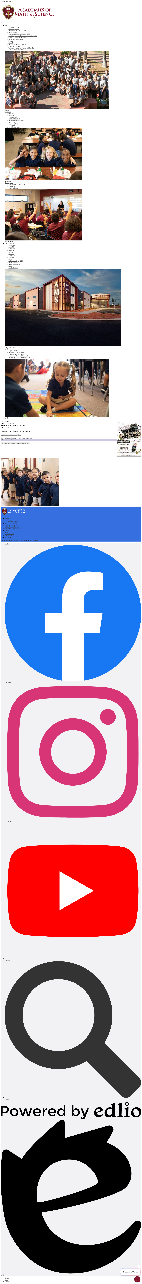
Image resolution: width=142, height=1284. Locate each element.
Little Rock (12, 255)
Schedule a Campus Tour (16, 352)
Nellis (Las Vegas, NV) (16, 261)
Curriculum (12, 186)
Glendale (11, 254)
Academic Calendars (15, 46)
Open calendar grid (23, 443)
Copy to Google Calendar (9, 438)
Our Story (12, 115)
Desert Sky (12, 250)
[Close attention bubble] (138, 1266)
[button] (7, 25)
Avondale (11, 247)
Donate (11, 41)
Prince (10, 266)
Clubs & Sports (13, 188)
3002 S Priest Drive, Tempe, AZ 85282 (13, 540)
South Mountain (13, 268)
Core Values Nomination (16, 50)
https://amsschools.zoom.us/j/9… (11, 435)
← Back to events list (8, 443)
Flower (11, 252)
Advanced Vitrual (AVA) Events (11, 440)
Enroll (6, 1280)
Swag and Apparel (14, 127)
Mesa (10, 259)
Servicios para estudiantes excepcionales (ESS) (23, 36)
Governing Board (14, 29)
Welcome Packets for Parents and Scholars (21, 48)
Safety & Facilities (14, 119)
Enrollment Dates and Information (19, 356)
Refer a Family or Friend (16, 354)
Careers (7, 1281)
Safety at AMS (13, 32)
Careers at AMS (13, 124)
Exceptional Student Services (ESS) (19, 34)
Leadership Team (14, 27)
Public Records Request (16, 39)
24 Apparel (12, 126)
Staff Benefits (13, 122)
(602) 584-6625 (34, 540)
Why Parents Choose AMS (17, 184)
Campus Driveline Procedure (17, 37)
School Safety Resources (16, 120)
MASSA (11, 257)
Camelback (12, 248)
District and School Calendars (18, 44)
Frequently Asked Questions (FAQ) (19, 357)
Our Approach (13, 117)
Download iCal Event (25, 438)
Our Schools (12, 245)
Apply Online (13, 351)
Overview (12, 113)
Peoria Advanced (14, 262)
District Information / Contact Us (18, 30)
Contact (7, 1278)
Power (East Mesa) (14, 264)
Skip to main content (7, 1)
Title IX (11, 43)
